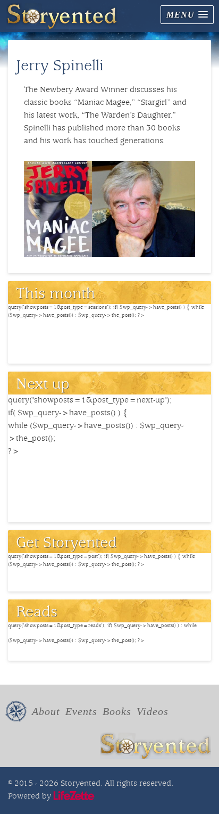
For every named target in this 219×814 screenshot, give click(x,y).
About (46, 711)
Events (81, 711)
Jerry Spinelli (60, 67)
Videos (153, 711)
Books (117, 711)
